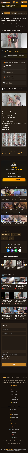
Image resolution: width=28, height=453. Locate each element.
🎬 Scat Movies (14, 391)
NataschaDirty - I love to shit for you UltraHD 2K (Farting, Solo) (7, 301)
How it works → (14, 183)
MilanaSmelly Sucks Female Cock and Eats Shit (20, 198)
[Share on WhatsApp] (15, 250)
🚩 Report (14, 434)
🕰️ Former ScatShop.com (14, 411)
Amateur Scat (16, 234)
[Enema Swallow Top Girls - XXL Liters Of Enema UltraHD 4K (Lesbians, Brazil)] (20, 310)
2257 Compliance (12, 443)
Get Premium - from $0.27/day (14, 179)
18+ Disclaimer (22, 440)
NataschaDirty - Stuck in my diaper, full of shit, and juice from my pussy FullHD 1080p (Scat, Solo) (7, 316)
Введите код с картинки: (7, 352)
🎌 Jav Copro (14, 394)
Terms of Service (14, 440)
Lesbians (4, 238)
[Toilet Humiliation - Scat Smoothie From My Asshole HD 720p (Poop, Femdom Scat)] (10, 263)
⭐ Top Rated (14, 402)
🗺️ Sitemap (14, 437)
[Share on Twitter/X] (19, 250)
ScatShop (6, 13)
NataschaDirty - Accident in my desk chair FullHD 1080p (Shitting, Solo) (20, 301)
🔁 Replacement (14, 414)
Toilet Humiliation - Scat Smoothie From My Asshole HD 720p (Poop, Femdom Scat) (9, 269)
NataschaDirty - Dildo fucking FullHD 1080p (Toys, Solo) (6, 286)
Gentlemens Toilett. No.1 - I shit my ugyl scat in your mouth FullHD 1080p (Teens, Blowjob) (20, 210)
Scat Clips (14, 13)
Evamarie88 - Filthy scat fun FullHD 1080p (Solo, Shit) (7, 223)
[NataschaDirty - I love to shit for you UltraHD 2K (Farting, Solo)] (7, 295)
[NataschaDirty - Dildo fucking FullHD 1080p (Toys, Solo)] (7, 280)
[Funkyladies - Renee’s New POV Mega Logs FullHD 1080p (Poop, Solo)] (20, 218)
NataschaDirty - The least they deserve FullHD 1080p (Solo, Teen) (20, 286)
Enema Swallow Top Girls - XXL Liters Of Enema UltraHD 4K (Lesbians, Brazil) (20, 316)
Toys (12, 238)
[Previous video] (2, 265)
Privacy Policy (6, 440)
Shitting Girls (5, 234)
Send (14, 364)
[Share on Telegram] (8, 250)
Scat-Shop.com (9, 449)
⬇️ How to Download (14, 429)
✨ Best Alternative (14, 417)
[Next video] (25, 265)
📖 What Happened (14, 409)
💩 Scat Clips (14, 389)
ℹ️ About (14, 432)
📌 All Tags (14, 397)
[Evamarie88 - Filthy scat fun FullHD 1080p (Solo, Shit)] (7, 218)
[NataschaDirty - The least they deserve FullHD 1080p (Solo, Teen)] (20, 280)
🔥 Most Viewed (14, 399)
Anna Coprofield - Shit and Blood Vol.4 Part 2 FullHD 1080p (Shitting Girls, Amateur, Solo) (7, 198)
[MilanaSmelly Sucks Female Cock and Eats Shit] (20, 192)
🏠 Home (14, 426)
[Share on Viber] (12, 250)
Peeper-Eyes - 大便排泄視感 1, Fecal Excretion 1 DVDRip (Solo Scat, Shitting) (22, 269)
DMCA (18, 443)
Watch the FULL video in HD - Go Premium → (14, 51)
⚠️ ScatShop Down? (14, 419)
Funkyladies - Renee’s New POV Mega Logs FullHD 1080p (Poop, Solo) (20, 223)
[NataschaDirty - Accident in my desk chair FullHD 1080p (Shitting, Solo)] (20, 295)
